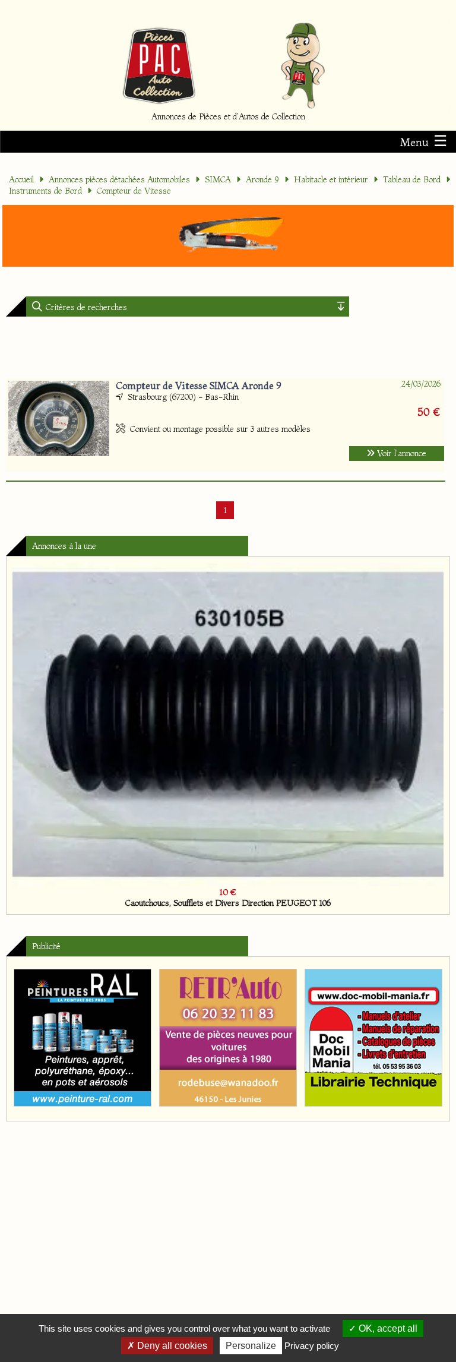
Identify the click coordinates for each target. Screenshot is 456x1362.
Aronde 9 (262, 179)
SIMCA (218, 179)
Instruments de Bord (45, 190)
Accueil (21, 179)
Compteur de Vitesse (134, 190)
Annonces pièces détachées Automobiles (119, 179)
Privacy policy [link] (311, 1346)
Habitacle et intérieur (331, 179)
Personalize (251, 1346)
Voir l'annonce (400, 453)
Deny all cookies (171, 1346)
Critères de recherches (85, 307)
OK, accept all (386, 1328)
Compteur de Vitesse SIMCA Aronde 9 (198, 385)
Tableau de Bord (412, 179)
